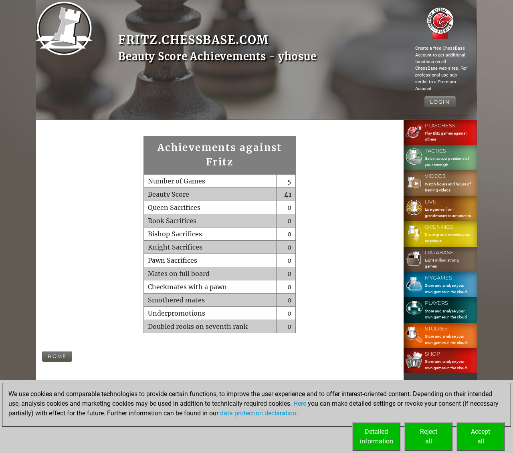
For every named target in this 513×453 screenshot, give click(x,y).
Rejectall (428, 436)
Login (440, 102)
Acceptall (480, 436)
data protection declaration (258, 413)
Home (57, 356)
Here (299, 403)
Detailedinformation (376, 436)
